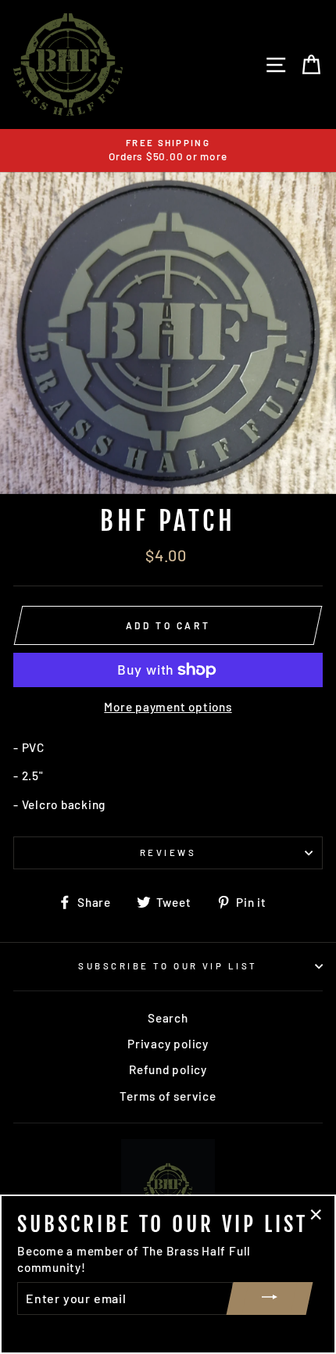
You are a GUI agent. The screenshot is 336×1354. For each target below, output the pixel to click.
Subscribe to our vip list (167, 966)
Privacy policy (168, 1044)
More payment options (167, 707)
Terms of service (168, 1096)
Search (168, 1018)
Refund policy (168, 1069)
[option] (168, 150)
